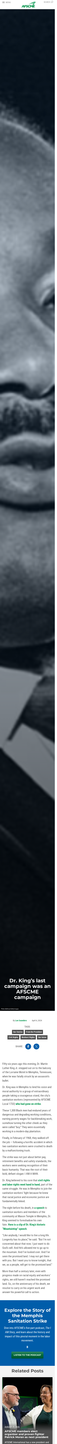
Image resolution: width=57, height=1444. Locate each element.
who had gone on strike (28, 1104)
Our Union (42, 1037)
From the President (34, 1032)
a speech (39, 1207)
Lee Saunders (21, 1020)
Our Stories (18, 1032)
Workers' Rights (28, 1037)
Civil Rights (13, 1037)
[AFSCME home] (28, 4)
